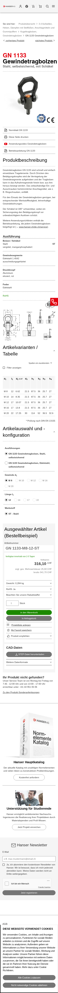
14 (19, 500)
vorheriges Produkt (14, 40)
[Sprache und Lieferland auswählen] (27, 6)
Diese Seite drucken (18, 137)
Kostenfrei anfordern (29, 777)
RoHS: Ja (10, 589)
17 (28, 500)
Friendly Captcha (44, 887)
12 (10, 500)
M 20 (11, 486)
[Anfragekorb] (33, 6)
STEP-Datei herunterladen (31, 654)
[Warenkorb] (40, 6)
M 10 (21, 480)
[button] (20, 6)
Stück (22, 603)
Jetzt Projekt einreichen (29, 827)
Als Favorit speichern (21, 630)
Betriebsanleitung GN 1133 (22, 150)
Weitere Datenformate (17, 662)
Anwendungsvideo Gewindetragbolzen (27, 144)
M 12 (33, 480)
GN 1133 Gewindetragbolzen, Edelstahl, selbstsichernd (29, 465)
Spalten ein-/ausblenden (39, 363)
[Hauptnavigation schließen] (53, 6)
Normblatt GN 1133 (18, 130)
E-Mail (5, 852)
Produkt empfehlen (20, 636)
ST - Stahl (14, 514)
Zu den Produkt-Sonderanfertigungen (21, 692)
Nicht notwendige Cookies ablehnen (29, 985)
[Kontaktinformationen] (54, 302)
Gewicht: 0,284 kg (15, 583)
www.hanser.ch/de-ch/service (33, 227)
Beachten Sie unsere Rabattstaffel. (23, 595)
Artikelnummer (11, 543)
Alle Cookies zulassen (29, 977)
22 (37, 500)
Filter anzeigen (14, 367)
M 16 (45, 480)
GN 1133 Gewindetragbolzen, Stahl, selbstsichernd (27, 455)
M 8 (10, 480)
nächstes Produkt (44, 40)
